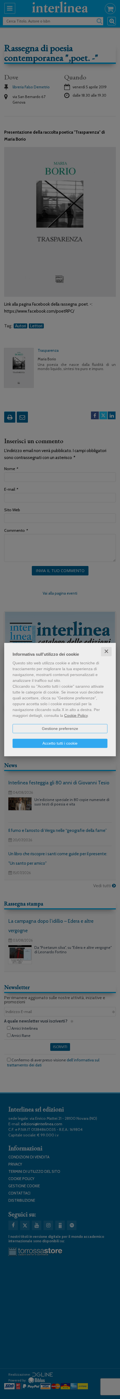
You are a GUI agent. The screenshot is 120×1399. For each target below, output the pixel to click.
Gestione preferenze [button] (60, 728)
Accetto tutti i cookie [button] (60, 743)
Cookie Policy (76, 715)
